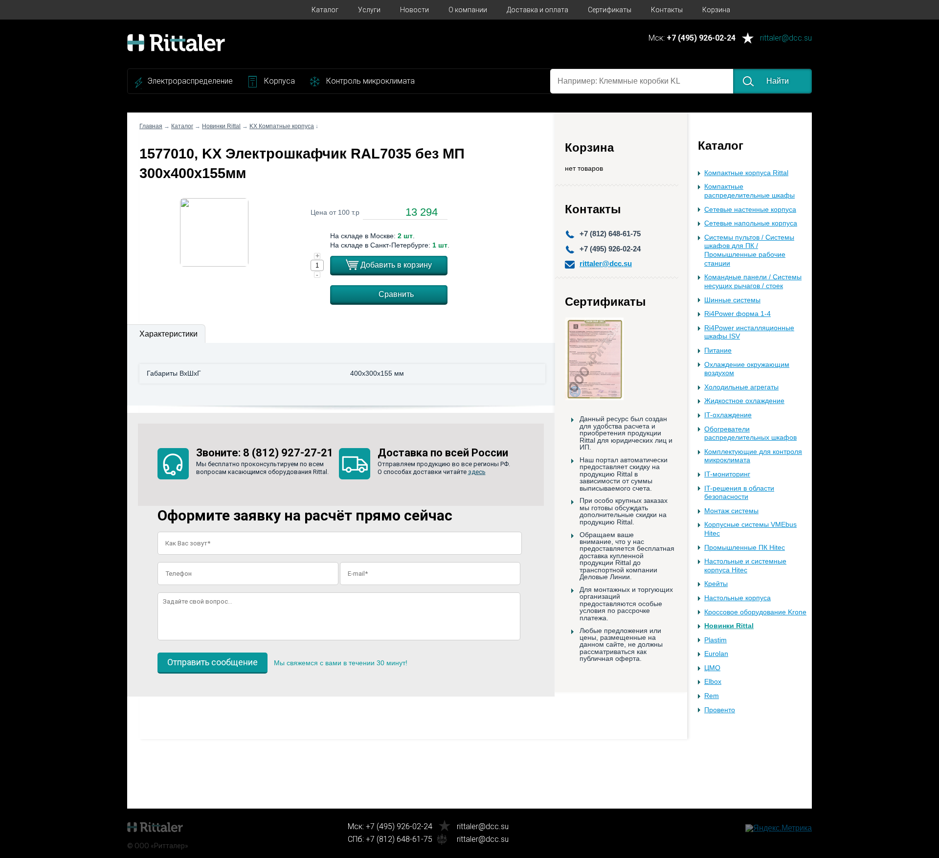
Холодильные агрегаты (741, 387)
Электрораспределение (190, 81)
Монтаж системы (731, 511)
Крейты (716, 583)
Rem (711, 696)
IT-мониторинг (727, 474)
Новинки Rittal (729, 626)
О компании (467, 10)
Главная (150, 126)
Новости (414, 10)
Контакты (667, 10)
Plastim (715, 640)
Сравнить (396, 294)
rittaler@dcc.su (786, 38)
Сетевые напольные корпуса (750, 223)
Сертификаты (609, 10)
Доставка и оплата (537, 10)
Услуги (369, 10)
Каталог (325, 10)
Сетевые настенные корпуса (750, 209)
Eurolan (716, 653)
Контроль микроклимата (370, 81)
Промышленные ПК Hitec (744, 547)
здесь (477, 471)
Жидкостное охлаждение (744, 401)
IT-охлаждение (728, 415)
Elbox (712, 681)
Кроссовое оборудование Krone (755, 612)
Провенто (719, 710)
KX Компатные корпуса (281, 126)
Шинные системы (732, 300)
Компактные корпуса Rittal (746, 173)
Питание (718, 350)
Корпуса (279, 81)
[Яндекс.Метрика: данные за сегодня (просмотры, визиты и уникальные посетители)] (778, 828)
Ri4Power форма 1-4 (737, 313)
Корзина (716, 10)
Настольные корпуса (737, 598)
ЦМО (712, 668)
